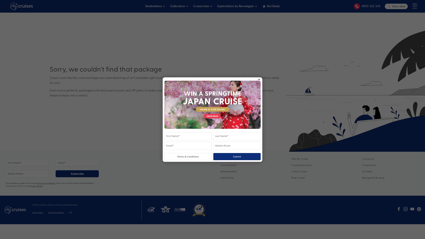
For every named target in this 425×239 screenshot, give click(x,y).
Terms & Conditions (188, 156)
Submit (237, 156)
